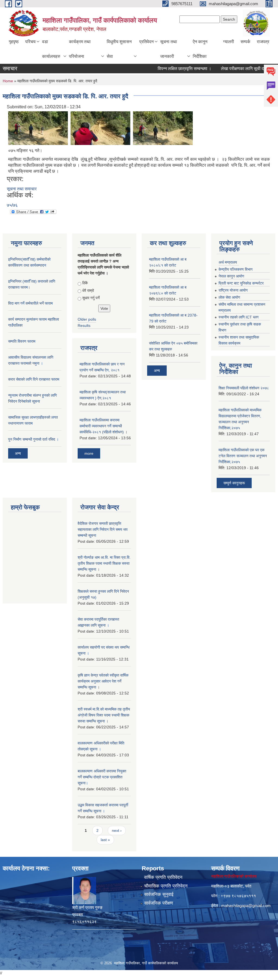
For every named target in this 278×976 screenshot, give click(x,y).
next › (117, 830)
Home (8, 81)
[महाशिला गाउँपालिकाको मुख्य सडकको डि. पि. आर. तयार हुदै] (38, 127)
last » (105, 840)
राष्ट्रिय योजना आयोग (233, 290)
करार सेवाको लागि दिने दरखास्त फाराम (33, 379)
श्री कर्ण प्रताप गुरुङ (87, 907)
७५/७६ (12, 205)
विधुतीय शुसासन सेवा (119, 49)
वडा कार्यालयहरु (51, 49)
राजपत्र (263, 41)
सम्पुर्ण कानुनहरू (234, 483)
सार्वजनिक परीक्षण (158, 903)
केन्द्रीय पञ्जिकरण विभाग (235, 269)
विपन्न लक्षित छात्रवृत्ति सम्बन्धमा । (174, 68)
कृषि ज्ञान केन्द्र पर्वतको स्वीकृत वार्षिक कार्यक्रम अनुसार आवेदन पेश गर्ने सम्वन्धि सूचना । (103, 681)
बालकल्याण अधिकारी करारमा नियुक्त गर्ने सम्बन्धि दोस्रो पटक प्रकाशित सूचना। (102, 777)
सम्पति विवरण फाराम (21, 341)
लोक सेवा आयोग (229, 297)
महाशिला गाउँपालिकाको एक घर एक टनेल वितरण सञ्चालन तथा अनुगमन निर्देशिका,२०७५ (243, 456)
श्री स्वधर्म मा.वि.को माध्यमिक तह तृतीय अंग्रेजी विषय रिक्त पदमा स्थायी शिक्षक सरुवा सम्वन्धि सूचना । (104, 715)
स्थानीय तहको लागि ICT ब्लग (238, 317)
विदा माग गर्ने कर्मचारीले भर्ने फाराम (30, 303)
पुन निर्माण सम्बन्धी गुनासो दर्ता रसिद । (33, 439)
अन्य (18, 453)
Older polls (87, 319)
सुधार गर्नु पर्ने (91, 298)
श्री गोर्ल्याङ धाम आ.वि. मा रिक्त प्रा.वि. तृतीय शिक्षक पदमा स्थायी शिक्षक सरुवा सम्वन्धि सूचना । (104, 563)
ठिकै (85, 283)
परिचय (30, 41)
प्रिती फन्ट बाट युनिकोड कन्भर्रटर (241, 283)
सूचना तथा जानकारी (168, 49)
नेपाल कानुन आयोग (231, 276)
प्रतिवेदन (146, 41)
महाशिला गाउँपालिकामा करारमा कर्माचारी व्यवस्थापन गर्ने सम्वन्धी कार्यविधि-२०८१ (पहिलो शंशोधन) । (103, 426)
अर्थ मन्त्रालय (228, 262)
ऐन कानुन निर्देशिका (200, 49)
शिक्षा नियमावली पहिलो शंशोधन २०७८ (244, 388)
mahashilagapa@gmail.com (246, 905)
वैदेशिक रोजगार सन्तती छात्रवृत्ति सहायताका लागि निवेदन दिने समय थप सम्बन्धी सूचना (103, 529)
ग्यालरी (228, 41)
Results (84, 325)
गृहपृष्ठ (14, 41)
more (88, 453)
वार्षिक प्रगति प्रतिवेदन (163, 877)
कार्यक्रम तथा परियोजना (80, 49)
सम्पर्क (245, 41)
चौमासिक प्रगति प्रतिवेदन (166, 886)
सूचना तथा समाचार (22, 189)
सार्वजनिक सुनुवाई (158, 894)
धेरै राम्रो (88, 290)
